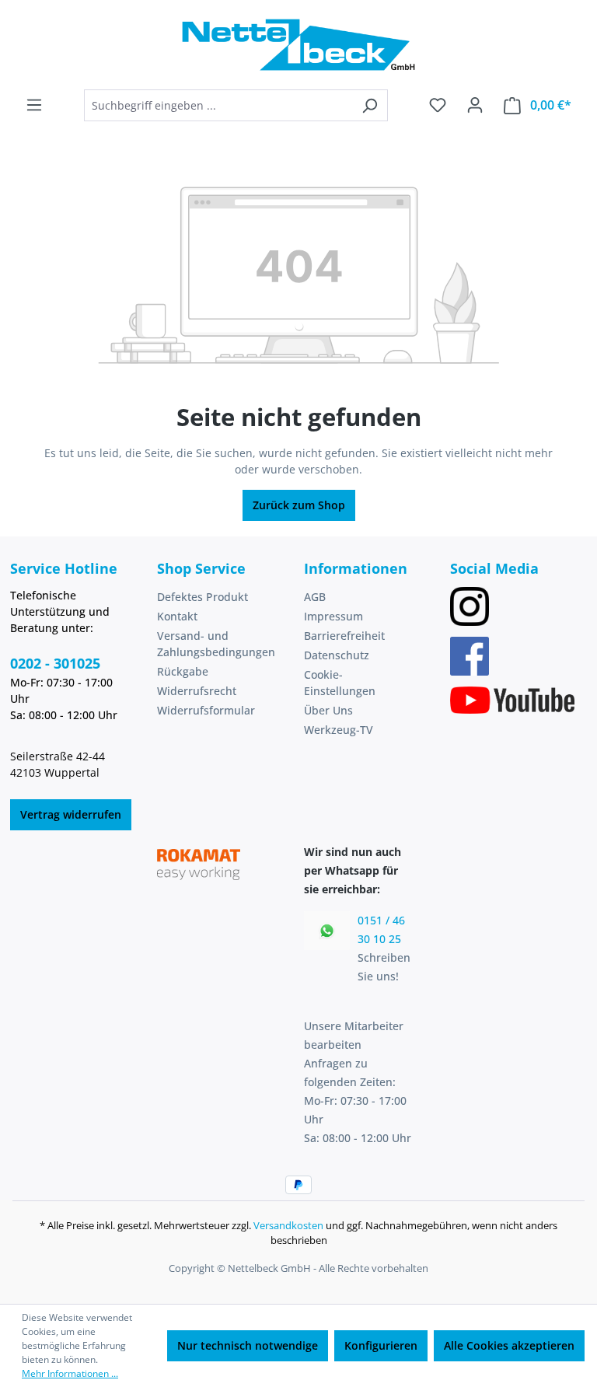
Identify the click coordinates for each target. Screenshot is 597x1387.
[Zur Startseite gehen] (298, 45)
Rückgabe (182, 671)
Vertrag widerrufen (70, 814)
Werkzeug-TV (338, 729)
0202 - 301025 (55, 663)
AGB (315, 596)
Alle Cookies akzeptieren (509, 1345)
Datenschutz (336, 655)
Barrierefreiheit (344, 635)
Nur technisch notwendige (247, 1345)
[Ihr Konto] (475, 105)
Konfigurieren (380, 1345)
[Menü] (34, 105)
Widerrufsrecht (196, 690)
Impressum (333, 616)
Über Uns (328, 710)
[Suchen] (369, 105)
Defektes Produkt (202, 596)
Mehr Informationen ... (70, 1373)
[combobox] (218, 105)
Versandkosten (288, 1225)
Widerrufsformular (206, 710)
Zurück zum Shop (299, 505)
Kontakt (177, 616)
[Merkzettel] (437, 105)
